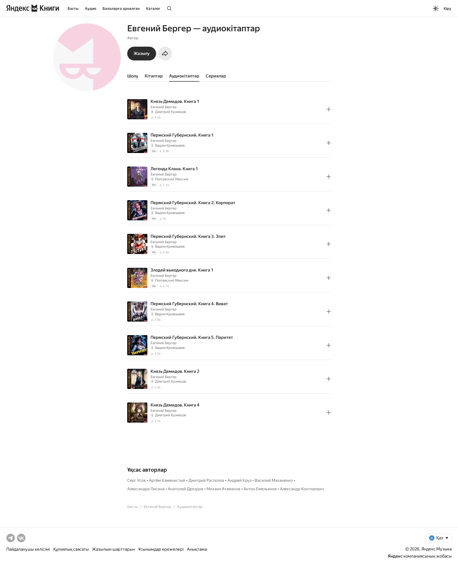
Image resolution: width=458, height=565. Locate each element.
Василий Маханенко (274, 480)
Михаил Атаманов (223, 489)
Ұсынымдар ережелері (161, 549)
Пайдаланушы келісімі (28, 549)
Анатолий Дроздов (185, 489)
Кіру (447, 8)
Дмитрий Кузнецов (170, 112)
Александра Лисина (146, 489)
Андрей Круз (239, 480)
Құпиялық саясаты (71, 549)
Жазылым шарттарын (113, 549)
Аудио (90, 8)
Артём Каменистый (167, 480)
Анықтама (197, 549)
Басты (73, 8)
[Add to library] (329, 109)
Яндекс (395, 556)
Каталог (153, 8)
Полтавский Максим (171, 179)
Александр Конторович (302, 489)
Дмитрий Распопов (206, 480)
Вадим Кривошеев (170, 145)
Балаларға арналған (121, 8)
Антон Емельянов (260, 489)
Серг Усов (136, 480)
